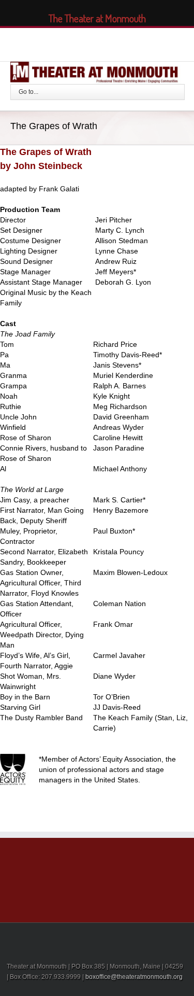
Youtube (112, 45)
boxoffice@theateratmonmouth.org (134, 976)
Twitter (71, 43)
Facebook (54, 43)
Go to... (28, 91)
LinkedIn (90, 42)
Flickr (136, 43)
